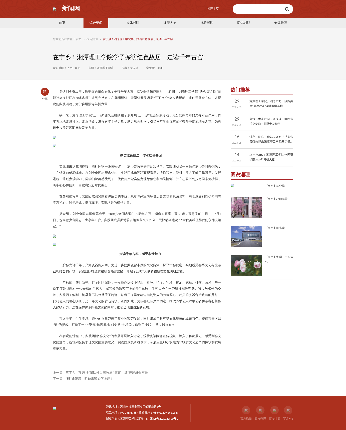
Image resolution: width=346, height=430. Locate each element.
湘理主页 (213, 8)
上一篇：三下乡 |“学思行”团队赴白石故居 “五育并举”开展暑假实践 (100, 373)
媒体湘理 (132, 23)
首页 (62, 23)
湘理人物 (169, 23)
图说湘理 (243, 23)
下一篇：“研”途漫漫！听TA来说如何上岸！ (83, 379)
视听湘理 (206, 23)
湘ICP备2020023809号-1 (164, 418)
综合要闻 (96, 23)
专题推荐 (280, 23)
